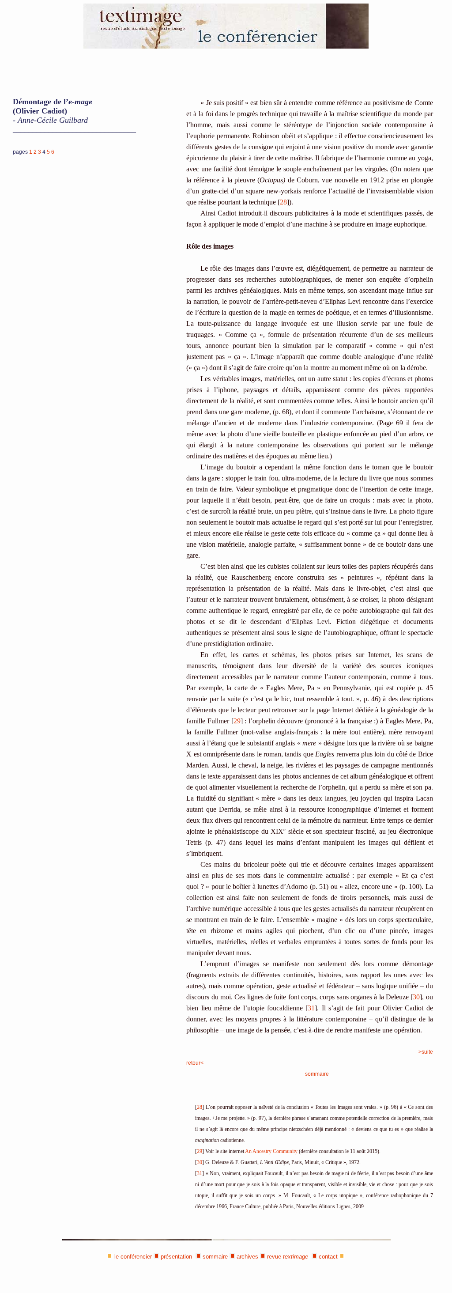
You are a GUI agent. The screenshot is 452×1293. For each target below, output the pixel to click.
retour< (194, 1063)
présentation (176, 1256)
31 (311, 1008)
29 (237, 721)
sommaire (317, 1074)
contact (328, 1256)
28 (283, 202)
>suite (425, 1052)
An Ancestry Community (271, 1151)
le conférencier (133, 1256)
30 (416, 997)
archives (247, 1256)
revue (287, 1256)
